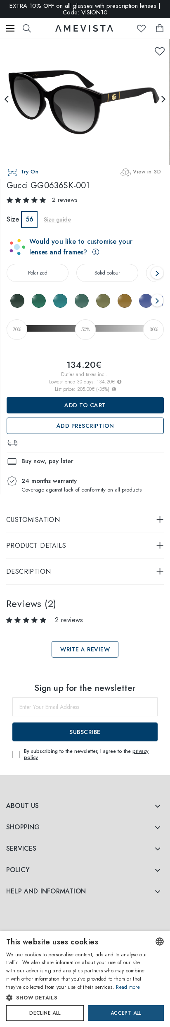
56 (29, 219)
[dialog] (85, 979)
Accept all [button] (126, 1013)
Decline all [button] (44, 1013)
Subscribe (85, 732)
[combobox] (160, 941)
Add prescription (85, 426)
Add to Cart (85, 405)
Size (13, 219)
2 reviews (65, 199)
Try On (29, 171)
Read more (128, 987)
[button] (77, 998)
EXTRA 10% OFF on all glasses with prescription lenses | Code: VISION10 (85, 9)
